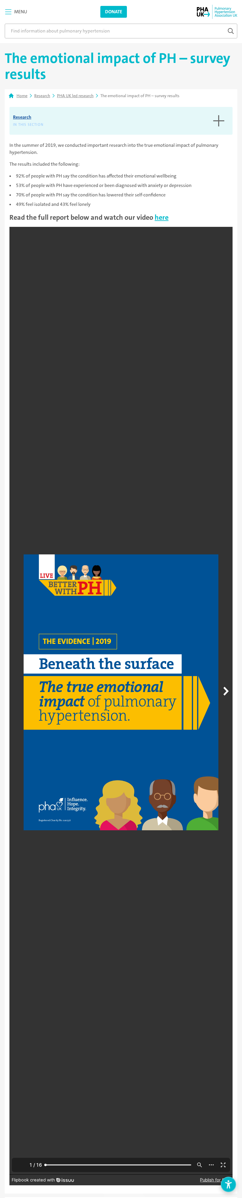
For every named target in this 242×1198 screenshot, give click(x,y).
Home (22, 95)
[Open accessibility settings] (228, 1184)
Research (42, 95)
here (162, 217)
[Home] (217, 12)
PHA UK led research (75, 95)
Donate (113, 12)
